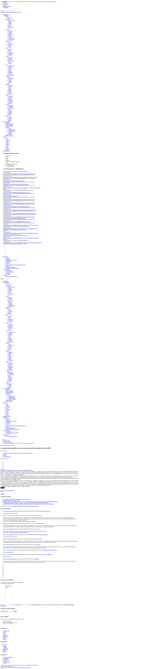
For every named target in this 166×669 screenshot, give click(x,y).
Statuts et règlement (10, 391)
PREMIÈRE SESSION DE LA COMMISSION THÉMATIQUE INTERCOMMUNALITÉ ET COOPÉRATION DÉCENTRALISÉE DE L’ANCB (22, 243)
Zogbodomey (11, 341)
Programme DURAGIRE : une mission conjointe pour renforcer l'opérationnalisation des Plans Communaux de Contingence (28, 503)
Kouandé (10, 379)
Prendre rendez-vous (7, 6)
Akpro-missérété (11, 305)
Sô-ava (9, 291)
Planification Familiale (10, 428)
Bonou (9, 302)
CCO (7, 403)
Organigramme (9, 393)
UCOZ (7, 414)
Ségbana (10, 368)
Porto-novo (10, 298)
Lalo (9, 328)
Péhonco (10, 380)
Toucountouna (11, 374)
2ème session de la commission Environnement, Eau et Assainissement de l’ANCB (20, 210)
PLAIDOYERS (6, 430)
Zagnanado (10, 339)
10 (3, 575)
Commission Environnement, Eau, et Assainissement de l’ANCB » (25, 506)
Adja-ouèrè (10, 311)
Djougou (10, 384)
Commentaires (7, 456)
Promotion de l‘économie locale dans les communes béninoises (16, 184)
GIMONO (8, 409)
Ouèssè (9, 347)
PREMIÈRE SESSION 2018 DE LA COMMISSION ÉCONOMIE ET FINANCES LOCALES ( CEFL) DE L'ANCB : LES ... (20, 234)
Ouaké (9, 386)
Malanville (10, 367)
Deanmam (37, 558)
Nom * (13, 604)
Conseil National (11, 397)
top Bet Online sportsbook (46, 554)
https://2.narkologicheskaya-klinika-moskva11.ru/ (19, 532)
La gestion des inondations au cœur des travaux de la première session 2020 (18, 203)
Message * (3, 604)
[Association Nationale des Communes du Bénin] (11, 12)
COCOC (7, 405)
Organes (7, 394)
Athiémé (10, 316)
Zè (8, 295)
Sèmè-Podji (5, 649)
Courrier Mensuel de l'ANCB (12, 436)
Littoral (7, 283)
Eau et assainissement (7, 442)
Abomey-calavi (11, 286)
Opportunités (5, 3)
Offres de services (9, 401)
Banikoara (10, 362)
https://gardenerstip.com (45, 511)
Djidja (9, 337)
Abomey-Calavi (6, 630)
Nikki (9, 354)
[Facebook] (1, 613)
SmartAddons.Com (10, 666)
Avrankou (10, 306)
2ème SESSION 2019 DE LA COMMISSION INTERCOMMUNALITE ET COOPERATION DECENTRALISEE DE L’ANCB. (19, 217)
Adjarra (9, 299)
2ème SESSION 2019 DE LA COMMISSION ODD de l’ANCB (16, 221)
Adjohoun (10, 303)
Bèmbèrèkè (10, 352)
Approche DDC (6, 440)
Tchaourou (10, 360)
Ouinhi (9, 340)
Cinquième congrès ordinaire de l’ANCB (11, 500)
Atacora (7, 370)
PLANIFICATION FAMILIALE (12, 429)
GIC (7, 408)
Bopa (9, 317)
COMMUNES (6, 282)
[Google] (6, 613)
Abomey (10, 333)
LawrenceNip (39, 539)
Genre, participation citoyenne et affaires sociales (16, 425)
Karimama (10, 366)
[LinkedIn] (11, 613)
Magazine (5, 435)
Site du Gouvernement (7, 657)
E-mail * (29, 604)
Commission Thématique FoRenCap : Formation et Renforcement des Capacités (19, 173)
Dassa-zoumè (11, 345)
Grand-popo (10, 319)
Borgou (7, 351)
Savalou (10, 348)
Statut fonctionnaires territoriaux (12, 432)
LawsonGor (38, 544)
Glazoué (10, 346)
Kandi (9, 365)
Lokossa (10, 321)
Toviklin (10, 330)
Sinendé (10, 359)
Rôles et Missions (9, 390)
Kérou (9, 381)
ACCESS (8, 423)
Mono (7, 314)
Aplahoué (10, 324)
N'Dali (9, 353)
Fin (3, 577)
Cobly (9, 375)
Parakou (10, 356)
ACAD (7, 410)
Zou (6, 331)
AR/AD (4, 402)
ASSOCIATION (6, 388)
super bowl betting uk (43, 534)
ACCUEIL (5, 281)
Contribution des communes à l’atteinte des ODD (13, 180)
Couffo (7, 323)
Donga (7, 382)
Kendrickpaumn (40, 523)
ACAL (7, 404)
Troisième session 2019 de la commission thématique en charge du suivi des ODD (20, 213)
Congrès (10, 395)
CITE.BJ (7, 418)
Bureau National (11, 396)
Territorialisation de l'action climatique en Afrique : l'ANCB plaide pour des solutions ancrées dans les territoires (26, 502)
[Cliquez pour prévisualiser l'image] (16, 470)
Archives (5, 5)
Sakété (9, 310)
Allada (9, 288)
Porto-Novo (5, 648)
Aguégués (10, 304)
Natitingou (10, 373)
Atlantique (8, 285)
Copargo (10, 383)
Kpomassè (10, 289)
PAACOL (8, 427)
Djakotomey (10, 325)
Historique (8, 389)
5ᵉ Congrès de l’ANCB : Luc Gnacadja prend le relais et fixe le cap (17, 499)
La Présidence (6, 658)
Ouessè (4, 632)
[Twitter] (4, 613)
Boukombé (10, 372)
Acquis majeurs (9, 400)
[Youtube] (9, 613)
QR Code (5, 663)
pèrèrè (9, 358)
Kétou (9, 312)
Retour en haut (4, 606)
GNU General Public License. (25, 667)
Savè (9, 349)
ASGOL (7, 424)
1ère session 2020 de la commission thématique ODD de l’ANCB (16, 192)
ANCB (7, 415)
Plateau (7, 307)
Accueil (4, 439)
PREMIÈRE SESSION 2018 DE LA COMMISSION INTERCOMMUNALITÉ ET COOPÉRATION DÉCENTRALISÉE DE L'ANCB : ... (20, 229)
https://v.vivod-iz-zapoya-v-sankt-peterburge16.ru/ (25, 521)
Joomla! (2, 667)
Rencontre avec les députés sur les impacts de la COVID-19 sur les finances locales (20, 177)
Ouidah (9, 290)
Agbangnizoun (11, 332)
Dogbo (9, 326)
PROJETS (5, 417)
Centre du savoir (6, 661)
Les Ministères (6, 659)
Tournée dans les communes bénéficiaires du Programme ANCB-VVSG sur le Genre (20, 225)
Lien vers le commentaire (8, 511)
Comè (9, 318)
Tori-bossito (10, 293)
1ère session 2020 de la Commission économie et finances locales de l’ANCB (19, 199)
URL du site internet (47, 604)
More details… (54, 1)
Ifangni (9, 313)
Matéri (9, 376)
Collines (7, 342)
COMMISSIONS (6, 416)
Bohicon (10, 334)
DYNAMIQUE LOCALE (11, 421)
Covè (9, 335)
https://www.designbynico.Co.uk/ (51, 550)
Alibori (7, 361)
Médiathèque (5, 7)
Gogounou (10, 363)
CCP (7, 411)
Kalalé (9, 355)
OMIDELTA (8, 422)
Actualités (8, 434)
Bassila (9, 387)
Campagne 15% (9, 431)
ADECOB (8, 407)
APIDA (7, 412)
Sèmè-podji (10, 300)
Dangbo (10, 297)
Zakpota (10, 338)
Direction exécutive (12, 398)
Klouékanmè (11, 327)
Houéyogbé (10, 320)
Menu (2, 278)
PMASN (7, 419)
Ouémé (7, 296)
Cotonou (10, 284)
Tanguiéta (10, 377)
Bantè (9, 344)
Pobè (9, 309)
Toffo (9, 292)
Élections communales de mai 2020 (10, 196)
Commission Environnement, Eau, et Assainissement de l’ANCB (16, 206)
